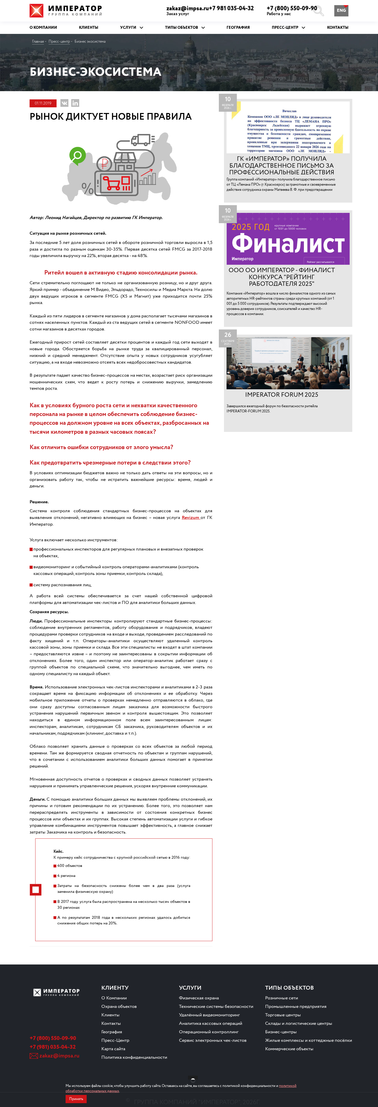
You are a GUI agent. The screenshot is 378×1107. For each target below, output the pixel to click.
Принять (76, 1099)
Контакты (111, 1023)
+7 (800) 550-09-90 (292, 10)
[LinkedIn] (75, 103)
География (111, 1032)
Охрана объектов (119, 1006)
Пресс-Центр (115, 1040)
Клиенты (110, 1015)
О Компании (114, 998)
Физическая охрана (199, 998)
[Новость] (288, 151)
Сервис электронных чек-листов (213, 1040)
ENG (341, 10)
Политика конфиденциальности (134, 1057)
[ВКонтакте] (64, 103)
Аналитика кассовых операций (210, 1023)
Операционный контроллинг (209, 1032)
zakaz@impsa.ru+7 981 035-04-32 (210, 10)
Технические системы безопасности (216, 1006)
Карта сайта (113, 1049)
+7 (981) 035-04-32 (53, 1047)
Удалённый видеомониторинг (209, 1015)
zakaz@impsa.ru (59, 1056)
